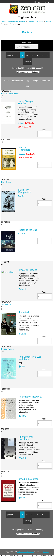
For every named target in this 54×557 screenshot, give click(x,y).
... (17, 55)
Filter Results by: (27, 43)
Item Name (45, 81)
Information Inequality (30, 396)
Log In (46, 2)
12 (27, 55)
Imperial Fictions (28, 269)
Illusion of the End (27, 229)
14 (37, 55)
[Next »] (28, 61)
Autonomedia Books (35, 22)
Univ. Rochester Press (10, 93)
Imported (24, 312)
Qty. (27, 81)
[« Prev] (10, 55)
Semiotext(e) (6, 304)
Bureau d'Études (7, 349)
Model (6, 81)
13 (32, 55)
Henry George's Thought (26, 102)
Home (37, 2)
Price (27, 86)
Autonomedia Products (16, 22)
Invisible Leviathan (28, 478)
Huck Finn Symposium (24, 191)
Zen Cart (46, 552)
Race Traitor (6, 182)
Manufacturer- (17, 81)
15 (42, 55)
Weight (35, 81)
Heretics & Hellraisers (24, 148)
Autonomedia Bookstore (25, 552)
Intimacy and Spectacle (26, 437)
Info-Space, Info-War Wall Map (30, 357)
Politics (48, 22)
